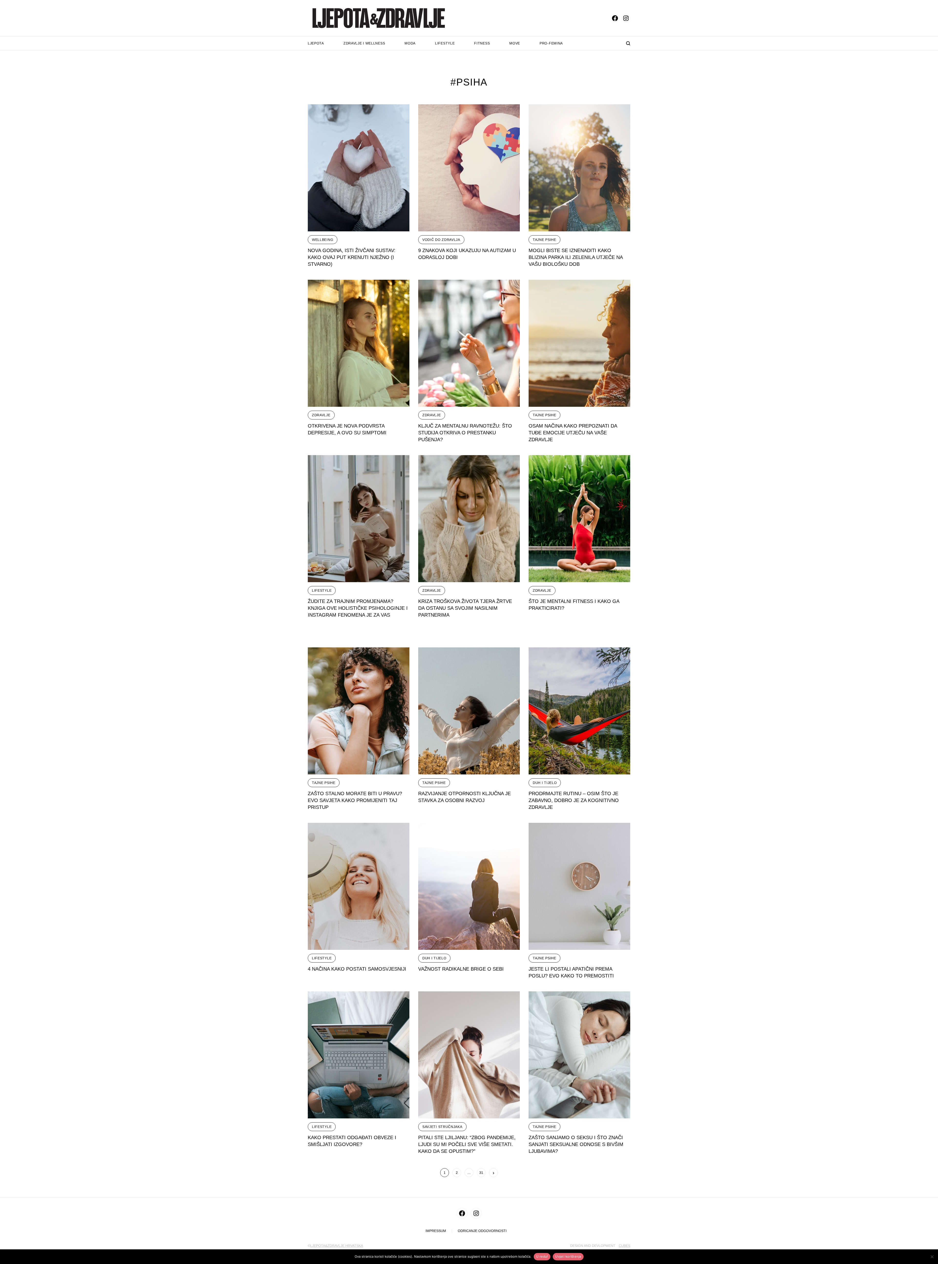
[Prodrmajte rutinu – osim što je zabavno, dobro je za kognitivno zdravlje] (579, 710)
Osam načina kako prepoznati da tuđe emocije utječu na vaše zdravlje (573, 432)
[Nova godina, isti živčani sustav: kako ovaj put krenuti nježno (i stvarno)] (358, 167)
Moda (410, 43)
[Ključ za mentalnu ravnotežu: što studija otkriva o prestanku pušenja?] (469, 343)
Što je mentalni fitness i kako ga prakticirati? (574, 605)
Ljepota (316, 43)
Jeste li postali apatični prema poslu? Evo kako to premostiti (571, 972)
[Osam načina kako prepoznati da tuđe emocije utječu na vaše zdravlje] (579, 343)
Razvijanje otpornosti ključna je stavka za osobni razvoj (464, 797)
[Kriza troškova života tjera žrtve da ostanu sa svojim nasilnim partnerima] (469, 518)
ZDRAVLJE (321, 415)
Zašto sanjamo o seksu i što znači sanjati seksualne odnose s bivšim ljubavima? (576, 1144)
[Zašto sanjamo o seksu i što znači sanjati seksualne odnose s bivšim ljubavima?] (579, 1054)
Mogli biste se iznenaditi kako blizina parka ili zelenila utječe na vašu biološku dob (576, 257)
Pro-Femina (551, 43)
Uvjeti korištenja (568, 1256)
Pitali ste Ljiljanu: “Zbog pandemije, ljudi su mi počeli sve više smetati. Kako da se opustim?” (467, 1144)
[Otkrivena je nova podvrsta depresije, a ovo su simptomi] (358, 343)
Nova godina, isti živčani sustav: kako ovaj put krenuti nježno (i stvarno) (351, 257)
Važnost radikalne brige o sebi (461, 969)
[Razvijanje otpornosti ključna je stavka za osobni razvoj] (469, 710)
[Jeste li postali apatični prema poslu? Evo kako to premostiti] (579, 886)
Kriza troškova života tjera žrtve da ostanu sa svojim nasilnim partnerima (465, 608)
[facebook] (615, 18)
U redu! (542, 1256)
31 (481, 1173)
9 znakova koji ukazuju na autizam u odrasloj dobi (467, 254)
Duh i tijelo (545, 783)
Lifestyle (445, 43)
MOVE (514, 43)
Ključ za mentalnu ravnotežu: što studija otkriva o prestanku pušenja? (465, 432)
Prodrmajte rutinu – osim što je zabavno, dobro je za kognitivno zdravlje (574, 800)
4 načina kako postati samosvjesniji (357, 969)
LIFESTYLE (321, 590)
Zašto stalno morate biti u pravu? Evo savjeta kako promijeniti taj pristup (355, 800)
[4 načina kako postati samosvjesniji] (358, 886)
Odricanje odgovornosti (482, 1231)
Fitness (482, 43)
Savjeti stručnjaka (442, 1127)
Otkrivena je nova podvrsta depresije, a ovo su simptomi (347, 429)
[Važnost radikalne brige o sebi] (469, 886)
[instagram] (626, 18)
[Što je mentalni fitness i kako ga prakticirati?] (579, 518)
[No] (931, 1256)
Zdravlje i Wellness (364, 43)
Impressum (436, 1231)
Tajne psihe (544, 240)
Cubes (624, 1246)
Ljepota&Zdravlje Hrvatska (336, 1246)
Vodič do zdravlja (441, 240)
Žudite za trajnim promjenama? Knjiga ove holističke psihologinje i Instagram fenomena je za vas (358, 608)
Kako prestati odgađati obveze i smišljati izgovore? (352, 1141)
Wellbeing (322, 240)
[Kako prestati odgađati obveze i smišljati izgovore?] (358, 1054)
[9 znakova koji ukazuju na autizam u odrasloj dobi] (469, 167)
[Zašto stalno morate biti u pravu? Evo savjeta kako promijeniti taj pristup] (358, 710)
